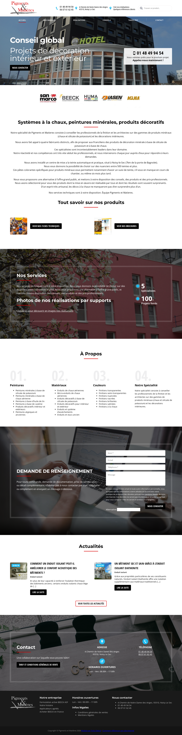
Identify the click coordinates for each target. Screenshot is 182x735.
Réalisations (79, 20)
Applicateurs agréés (49, 708)
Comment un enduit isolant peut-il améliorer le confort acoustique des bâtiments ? (53, 568)
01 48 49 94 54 (66, 6)
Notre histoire (46, 705)
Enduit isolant (36, 577)
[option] (91, 42)
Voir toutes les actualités (91, 603)
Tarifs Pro (133, 20)
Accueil (22, 20)
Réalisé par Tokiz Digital (91, 730)
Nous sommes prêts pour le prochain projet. (148, 56)
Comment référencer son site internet (118, 730)
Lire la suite (38, 592)
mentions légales (151, 494)
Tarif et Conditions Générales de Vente (38, 664)
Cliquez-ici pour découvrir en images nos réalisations (45, 310)
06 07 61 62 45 (66, 9)
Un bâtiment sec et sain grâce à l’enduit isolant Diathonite (139, 566)
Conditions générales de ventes (93, 712)
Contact (159, 20)
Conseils (107, 20)
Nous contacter (20, 67)
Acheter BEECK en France (52, 711)
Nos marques (49, 20)
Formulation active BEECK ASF (54, 702)
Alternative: (111, 509)
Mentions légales (86, 715)
